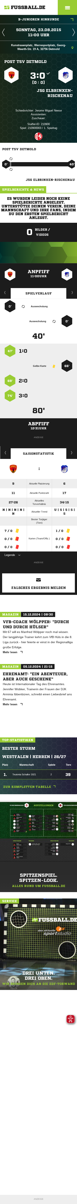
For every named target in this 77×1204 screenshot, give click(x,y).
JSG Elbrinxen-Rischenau (55, 93)
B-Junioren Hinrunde (38, 19)
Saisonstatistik (38, 453)
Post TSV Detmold (25, 61)
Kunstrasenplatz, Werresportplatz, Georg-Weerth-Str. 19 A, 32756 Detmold (38, 47)
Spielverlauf (38, 293)
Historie (5, 452)
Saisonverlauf (72, 452)
